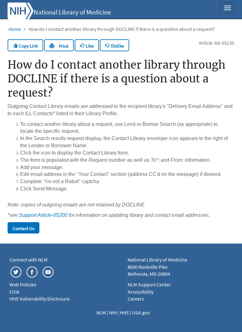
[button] (59, 45)
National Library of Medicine (72, 12)
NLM (101, 312)
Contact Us (23, 228)
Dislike (117, 46)
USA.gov (141, 312)
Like (89, 46)
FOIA (14, 292)
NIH (113, 312)
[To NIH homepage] (21, 10)
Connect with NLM (28, 259)
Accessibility (140, 292)
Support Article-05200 (43, 215)
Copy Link (28, 46)
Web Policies (22, 284)
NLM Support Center (149, 284)
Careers (136, 298)
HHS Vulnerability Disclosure (39, 298)
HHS (125, 312)
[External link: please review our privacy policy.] (15, 271)
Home (15, 29)
